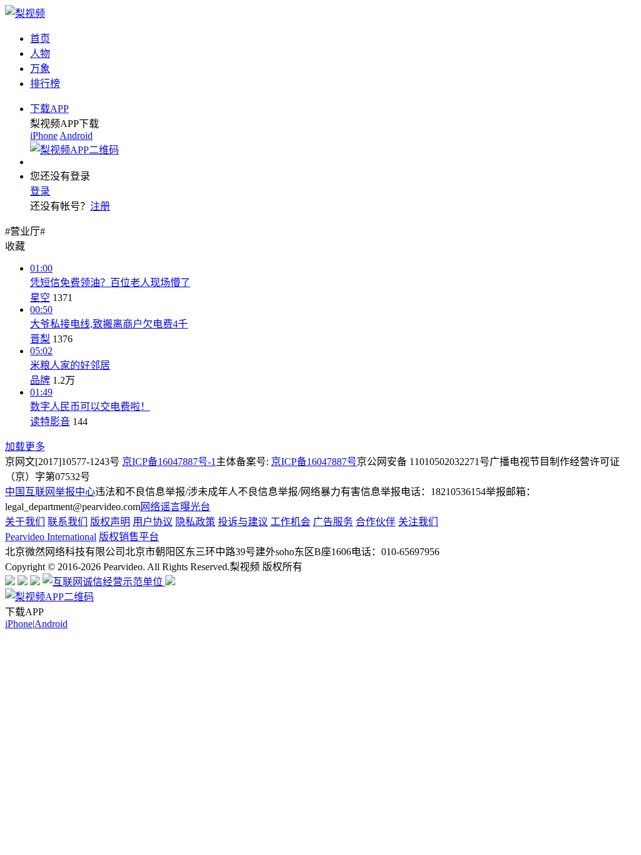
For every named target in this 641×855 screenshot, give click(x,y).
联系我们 (68, 521)
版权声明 (110, 521)
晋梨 (40, 339)
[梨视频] (25, 13)
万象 (40, 68)
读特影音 (50, 421)
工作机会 (290, 521)
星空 (40, 297)
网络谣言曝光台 (175, 506)
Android (76, 135)
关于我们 (25, 521)
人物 (40, 53)
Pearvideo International (50, 536)
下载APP (49, 108)
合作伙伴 (376, 521)
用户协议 (153, 521)
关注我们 (418, 521)
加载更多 (25, 446)
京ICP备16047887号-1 (169, 461)
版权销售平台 (129, 536)
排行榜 (45, 83)
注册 (100, 206)
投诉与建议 (243, 521)
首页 (40, 38)
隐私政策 (195, 521)
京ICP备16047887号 (314, 461)
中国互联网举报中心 (50, 491)
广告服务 (333, 521)
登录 (40, 191)
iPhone (44, 135)
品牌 (40, 380)
